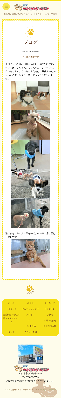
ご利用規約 (30, 326)
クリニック (49, 303)
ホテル (30, 303)
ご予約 (50, 314)
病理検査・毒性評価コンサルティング (11, 318)
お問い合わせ (49, 320)
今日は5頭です (30, 57)
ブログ (30, 320)
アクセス (30, 314)
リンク (11, 332)
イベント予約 (30, 332)
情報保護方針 (49, 326)
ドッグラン (49, 309)
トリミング (11, 309)
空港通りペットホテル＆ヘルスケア (30, 368)
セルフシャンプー (30, 309)
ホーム (11, 303)
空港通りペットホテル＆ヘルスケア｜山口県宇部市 (30, 7)
